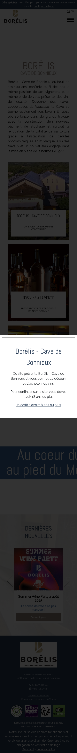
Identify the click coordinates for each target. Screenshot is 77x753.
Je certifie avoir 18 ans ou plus (38, 405)
